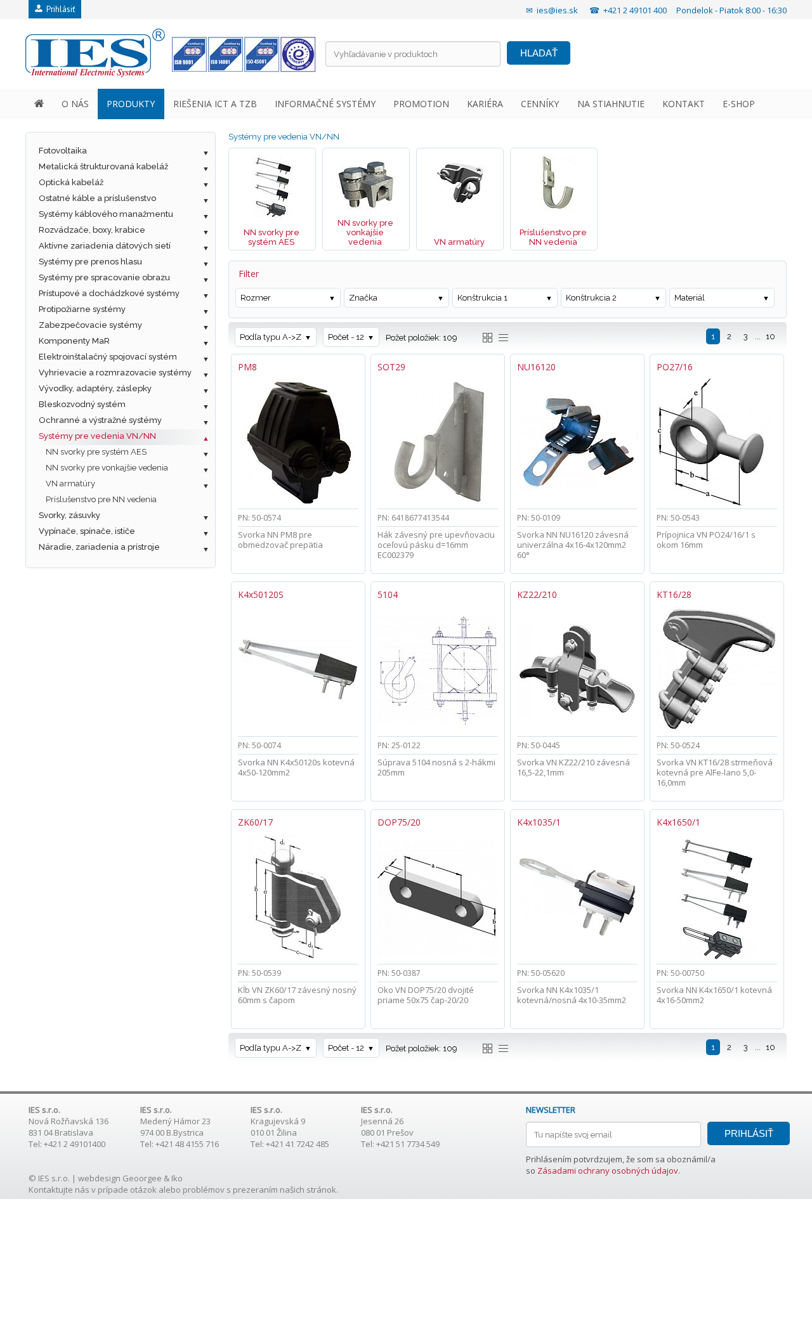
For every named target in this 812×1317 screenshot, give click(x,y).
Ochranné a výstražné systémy (100, 420)
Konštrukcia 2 (591, 297)
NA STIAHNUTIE (611, 104)
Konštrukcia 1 (482, 297)
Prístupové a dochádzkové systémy (109, 293)
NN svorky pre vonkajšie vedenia (107, 467)
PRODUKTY (131, 104)
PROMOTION (421, 104)
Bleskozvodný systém (82, 404)
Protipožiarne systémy (82, 309)
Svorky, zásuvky (69, 515)
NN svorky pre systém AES (96, 452)
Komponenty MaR (74, 341)
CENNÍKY (540, 104)
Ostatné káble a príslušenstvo (97, 198)
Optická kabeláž (71, 182)
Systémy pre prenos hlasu (90, 261)
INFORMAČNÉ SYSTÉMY (325, 104)
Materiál (689, 297)
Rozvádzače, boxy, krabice (92, 230)
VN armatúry (70, 483)
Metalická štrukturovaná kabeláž (103, 166)
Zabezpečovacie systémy (90, 325)
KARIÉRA (485, 104)
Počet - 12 (346, 337)
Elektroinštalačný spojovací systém (108, 356)
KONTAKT (683, 104)
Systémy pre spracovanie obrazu (104, 277)
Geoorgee (142, 1178)
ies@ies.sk (557, 10)
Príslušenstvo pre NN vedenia (101, 499)
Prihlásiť (59, 9)
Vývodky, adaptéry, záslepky (95, 388)
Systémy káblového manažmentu (106, 214)
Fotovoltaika (63, 150)
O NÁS (75, 104)
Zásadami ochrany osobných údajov (607, 1170)
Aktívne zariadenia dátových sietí (105, 245)
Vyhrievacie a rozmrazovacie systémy (115, 372)
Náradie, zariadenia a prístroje (99, 547)
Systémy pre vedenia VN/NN (97, 436)
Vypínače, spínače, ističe (87, 531)
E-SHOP (739, 104)
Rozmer (255, 297)
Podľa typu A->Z (270, 337)
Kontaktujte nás (59, 1189)
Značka (363, 297)
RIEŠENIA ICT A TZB (215, 104)
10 (770, 336)
